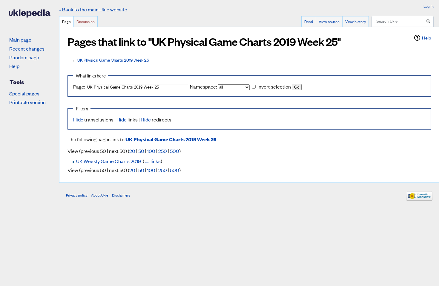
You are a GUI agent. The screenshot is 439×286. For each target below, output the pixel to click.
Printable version (27, 102)
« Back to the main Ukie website (93, 9)
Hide (78, 119)
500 (174, 150)
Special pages (24, 93)
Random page (24, 57)
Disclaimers (121, 195)
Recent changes (26, 48)
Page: (79, 86)
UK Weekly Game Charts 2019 (108, 161)
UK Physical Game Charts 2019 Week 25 (113, 60)
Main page (20, 39)
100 (151, 150)
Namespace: (203, 86)
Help (426, 37)
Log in (428, 6)
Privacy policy (77, 195)
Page (66, 21)
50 (141, 150)
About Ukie (99, 195)
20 (132, 150)
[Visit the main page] (29, 13)
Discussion (85, 21)
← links (152, 161)
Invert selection (274, 86)
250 (162, 150)
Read (308, 21)
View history (355, 21)
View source (329, 21)
